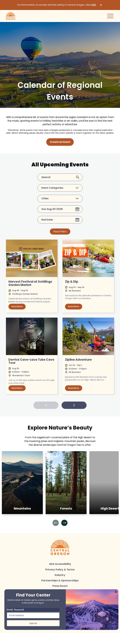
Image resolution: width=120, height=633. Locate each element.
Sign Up (33, 623)
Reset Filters (60, 231)
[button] (55, 523)
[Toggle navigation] (110, 16)
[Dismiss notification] (101, 5)
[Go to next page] (74, 405)
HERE (93, 4)
